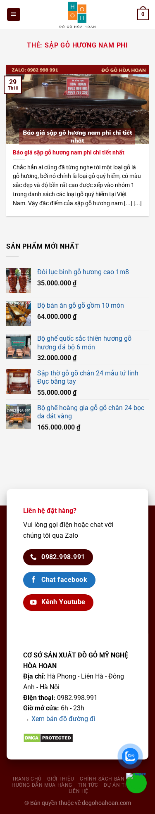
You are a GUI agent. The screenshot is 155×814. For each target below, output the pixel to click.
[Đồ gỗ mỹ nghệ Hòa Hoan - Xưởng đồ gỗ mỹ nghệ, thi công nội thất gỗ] (77, 14)
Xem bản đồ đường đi (63, 719)
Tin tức (88, 785)
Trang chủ (27, 779)
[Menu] (14, 14)
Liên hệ (78, 791)
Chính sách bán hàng (110, 779)
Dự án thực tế (123, 785)
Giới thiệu (60, 779)
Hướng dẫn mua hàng (42, 785)
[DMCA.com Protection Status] (48, 738)
